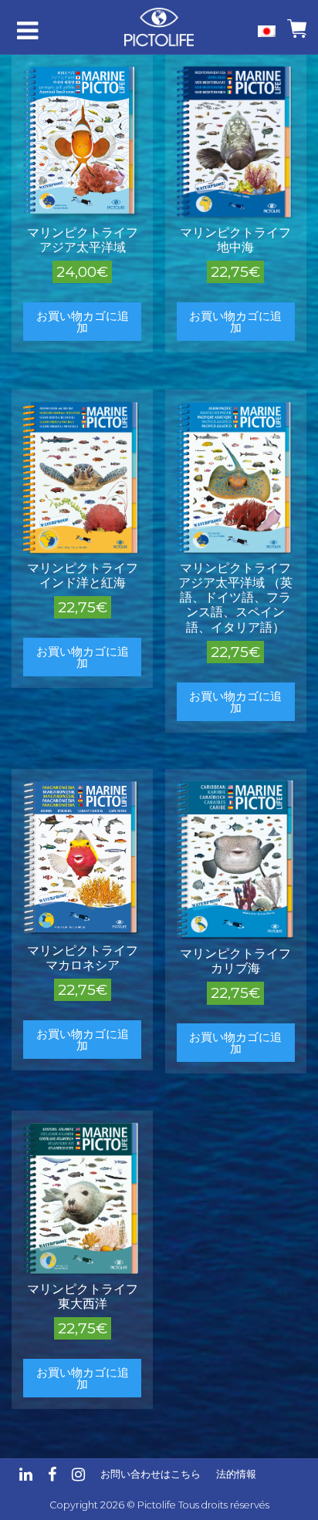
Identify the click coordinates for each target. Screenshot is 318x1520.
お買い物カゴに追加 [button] (82, 321)
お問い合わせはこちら (150, 1474)
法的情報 (236, 1474)
